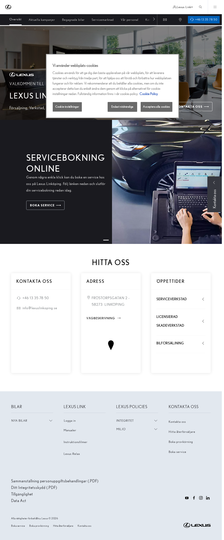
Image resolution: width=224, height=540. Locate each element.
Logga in (70, 420)
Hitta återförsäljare (182, 431)
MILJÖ (121, 429)
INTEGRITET (125, 420)
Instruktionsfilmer (76, 442)
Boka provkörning (181, 441)
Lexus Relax (72, 453)
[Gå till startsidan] (8, 7)
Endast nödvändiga (122, 106)
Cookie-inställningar (67, 106)
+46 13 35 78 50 (36, 298)
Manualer (70, 430)
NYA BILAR (19, 420)
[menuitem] (15, 19)
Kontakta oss (177, 421)
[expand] (215, 7)
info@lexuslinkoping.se (40, 308)
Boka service (177, 452)
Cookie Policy (149, 94)
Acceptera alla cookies (156, 106)
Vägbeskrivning (103, 318)
